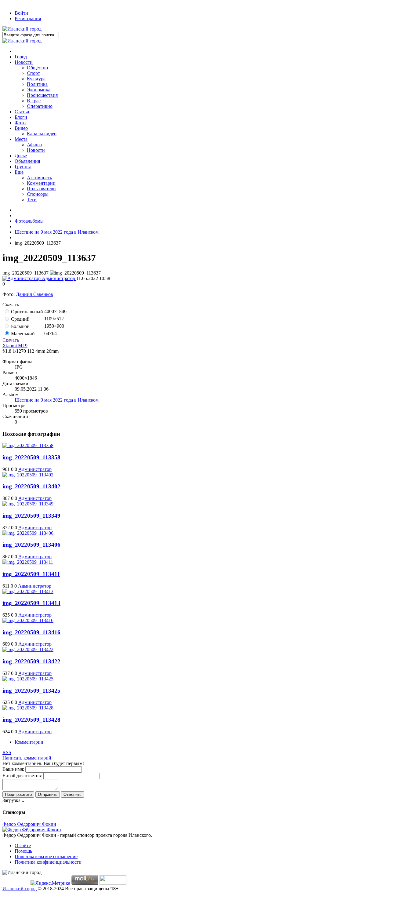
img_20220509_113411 (31, 574)
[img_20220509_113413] (27, 591)
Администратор (58, 278)
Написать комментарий (26, 757)
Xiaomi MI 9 (14, 345)
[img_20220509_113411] (27, 562)
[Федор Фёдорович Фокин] (31, 829)
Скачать (10, 340)
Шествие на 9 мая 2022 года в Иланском (57, 400)
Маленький (22, 333)
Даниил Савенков (34, 294)
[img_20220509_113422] (27, 649)
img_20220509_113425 (31, 690)
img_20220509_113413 (31, 603)
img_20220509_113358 (31, 457)
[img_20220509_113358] (27, 445)
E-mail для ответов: (22, 775)
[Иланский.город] (22, 28)
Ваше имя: (13, 769)
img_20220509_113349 (31, 515)
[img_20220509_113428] (27, 707)
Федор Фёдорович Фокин (29, 824)
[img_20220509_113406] (27, 533)
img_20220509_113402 (31, 486)
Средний (20, 319)
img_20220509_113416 (31, 632)
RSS (6, 752)
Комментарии (29, 742)
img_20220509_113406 (31, 544)
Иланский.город (19, 888)
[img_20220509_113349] (27, 503)
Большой (20, 326)
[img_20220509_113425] (27, 678)
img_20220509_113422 (31, 661)
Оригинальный (26, 311)
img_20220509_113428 (31, 719)
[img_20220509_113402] (27, 474)
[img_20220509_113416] (27, 620)
